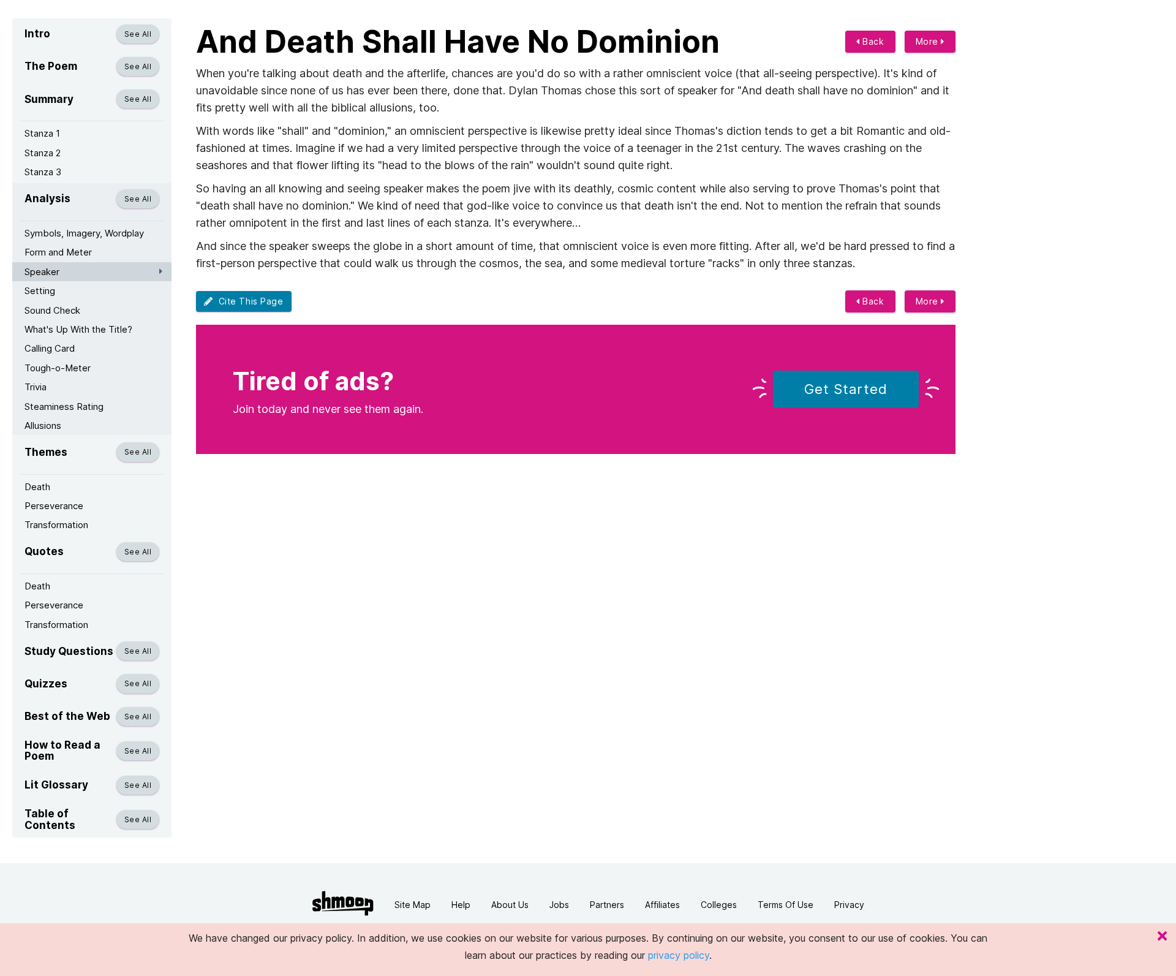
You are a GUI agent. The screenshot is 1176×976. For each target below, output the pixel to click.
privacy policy (678, 955)
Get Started (846, 389)
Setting (39, 291)
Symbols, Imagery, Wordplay (84, 233)
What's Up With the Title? (78, 329)
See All (137, 34)
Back (872, 41)
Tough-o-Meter (57, 368)
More (928, 41)
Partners (607, 904)
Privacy (849, 904)
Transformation (56, 525)
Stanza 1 (42, 133)
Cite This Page (248, 301)
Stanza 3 (42, 172)
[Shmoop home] (343, 903)
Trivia (35, 387)
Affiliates (662, 904)
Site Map (412, 904)
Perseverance (53, 506)
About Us (510, 904)
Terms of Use (785, 904)
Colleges (719, 904)
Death (37, 487)
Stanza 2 (42, 153)
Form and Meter (58, 252)
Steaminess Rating (64, 406)
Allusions (42, 425)
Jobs (559, 904)
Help (460, 904)
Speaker (41, 272)
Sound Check (52, 310)
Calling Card (49, 348)
